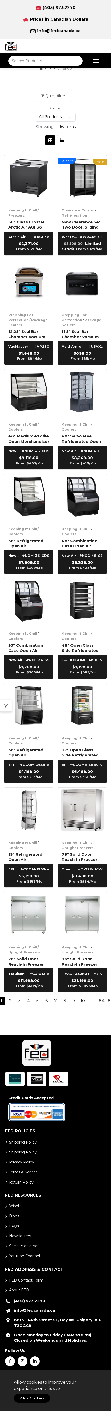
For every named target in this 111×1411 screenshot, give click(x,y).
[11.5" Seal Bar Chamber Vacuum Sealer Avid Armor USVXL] (82, 284)
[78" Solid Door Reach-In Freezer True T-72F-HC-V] (82, 812)
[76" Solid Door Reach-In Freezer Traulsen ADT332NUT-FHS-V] (82, 916)
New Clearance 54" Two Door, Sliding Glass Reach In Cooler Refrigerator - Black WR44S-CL (82, 224)
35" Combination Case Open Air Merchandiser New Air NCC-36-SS (27, 647)
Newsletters (20, 1236)
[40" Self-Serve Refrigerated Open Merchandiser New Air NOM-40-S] (82, 393)
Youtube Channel (24, 1256)
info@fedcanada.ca (59, 30)
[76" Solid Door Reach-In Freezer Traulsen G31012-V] (28, 916)
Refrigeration (74, 215)
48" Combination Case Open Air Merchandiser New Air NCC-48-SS (81, 543)
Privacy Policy (21, 1162)
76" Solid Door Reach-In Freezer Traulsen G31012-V (27, 961)
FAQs (14, 1226)
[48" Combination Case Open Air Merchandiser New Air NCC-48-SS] (82, 498)
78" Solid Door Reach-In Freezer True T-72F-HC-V (79, 856)
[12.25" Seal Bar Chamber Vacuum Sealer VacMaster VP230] (28, 284)
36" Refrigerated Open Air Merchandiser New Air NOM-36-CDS (27, 543)
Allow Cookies (32, 1398)
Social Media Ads (24, 1246)
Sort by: (55, 108)
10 (83, 1000)
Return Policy (21, 1182)
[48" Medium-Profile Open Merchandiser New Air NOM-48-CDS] (28, 393)
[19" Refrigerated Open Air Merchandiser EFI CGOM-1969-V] (28, 812)
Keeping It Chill (22, 210)
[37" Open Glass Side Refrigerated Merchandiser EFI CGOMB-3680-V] (82, 707)
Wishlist (16, 1206)
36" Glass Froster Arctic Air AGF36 (26, 224)
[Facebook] (10, 1361)
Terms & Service (23, 1172)
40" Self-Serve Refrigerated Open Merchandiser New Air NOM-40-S (81, 438)
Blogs (14, 1216)
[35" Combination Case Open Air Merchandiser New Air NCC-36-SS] (28, 603)
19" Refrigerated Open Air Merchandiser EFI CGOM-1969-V (26, 856)
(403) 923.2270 (59, 7)
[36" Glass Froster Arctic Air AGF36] (28, 179)
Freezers (16, 215)
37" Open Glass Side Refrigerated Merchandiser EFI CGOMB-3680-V (80, 752)
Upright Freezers (78, 848)
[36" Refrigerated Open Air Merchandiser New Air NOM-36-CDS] (28, 498)
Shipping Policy (23, 1142)
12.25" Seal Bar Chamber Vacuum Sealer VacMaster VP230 (26, 334)
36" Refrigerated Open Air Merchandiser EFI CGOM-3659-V (26, 752)
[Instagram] (22, 1361)
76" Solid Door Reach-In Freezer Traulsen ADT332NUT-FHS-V (81, 961)
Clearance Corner (78, 210)
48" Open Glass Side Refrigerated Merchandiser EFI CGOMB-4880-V (80, 647)
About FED (19, 1290)
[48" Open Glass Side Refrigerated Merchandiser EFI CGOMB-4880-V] (82, 603)
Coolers (15, 429)
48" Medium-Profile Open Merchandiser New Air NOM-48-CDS (28, 438)
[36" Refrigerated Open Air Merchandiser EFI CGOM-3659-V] (28, 707)
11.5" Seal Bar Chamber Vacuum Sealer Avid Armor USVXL (80, 334)
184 (100, 1000)
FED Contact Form (26, 1280)
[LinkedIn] (35, 1361)
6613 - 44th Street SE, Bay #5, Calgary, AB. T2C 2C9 (57, 1322)
